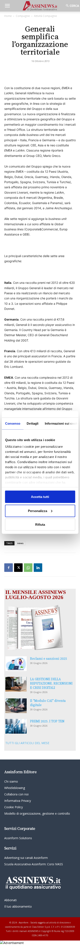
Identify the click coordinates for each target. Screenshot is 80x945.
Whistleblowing (14, 788)
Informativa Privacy (17, 801)
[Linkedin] (38, 567)
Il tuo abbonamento (18, 906)
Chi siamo (11, 781)
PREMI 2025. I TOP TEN (47, 721)
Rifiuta (40, 524)
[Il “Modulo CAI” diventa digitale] (16, 705)
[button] (7, 6)
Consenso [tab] (12, 423)
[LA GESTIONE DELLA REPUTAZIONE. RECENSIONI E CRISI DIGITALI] (16, 684)
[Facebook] (8, 567)
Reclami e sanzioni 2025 (48, 658)
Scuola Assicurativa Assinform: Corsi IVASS (33, 864)
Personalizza (37, 510)
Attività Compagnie (45, 16)
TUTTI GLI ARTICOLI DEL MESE (27, 743)
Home (8, 16)
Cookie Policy (13, 807)
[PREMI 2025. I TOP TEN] (16, 726)
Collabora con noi (16, 794)
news (20, 543)
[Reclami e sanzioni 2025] (16, 663)
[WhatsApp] (28, 567)
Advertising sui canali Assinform (26, 858)
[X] (18, 567)
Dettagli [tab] (32, 423)
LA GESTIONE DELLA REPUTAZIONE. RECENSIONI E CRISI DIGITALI (51, 683)
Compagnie (23, 16)
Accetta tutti (40, 497)
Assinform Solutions (18, 838)
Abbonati (10, 900)
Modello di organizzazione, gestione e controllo (37, 813)
